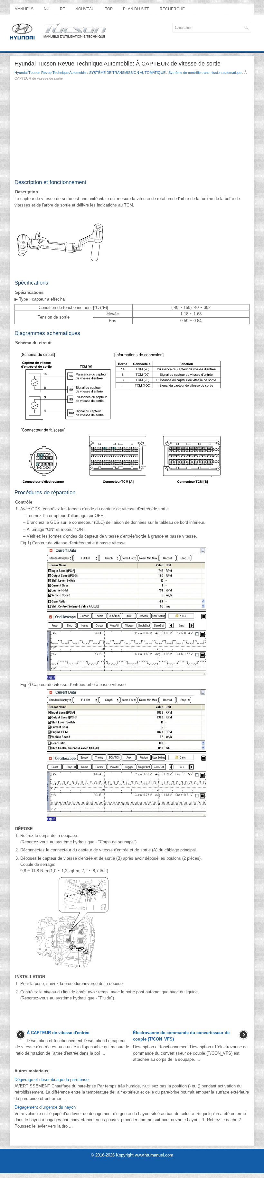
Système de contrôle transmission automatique (204, 73)
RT (62, 9)
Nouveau (85, 9)
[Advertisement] (132, 132)
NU (47, 9)
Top (109, 9)
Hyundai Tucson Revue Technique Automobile (50, 73)
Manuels (23, 9)
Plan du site (136, 9)
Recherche (172, 9)
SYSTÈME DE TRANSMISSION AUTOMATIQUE (127, 73)
